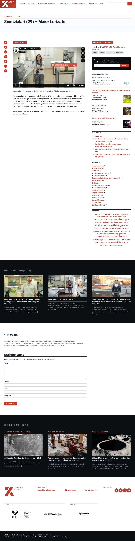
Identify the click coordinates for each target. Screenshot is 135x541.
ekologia (119, 222)
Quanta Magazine (98, 200)
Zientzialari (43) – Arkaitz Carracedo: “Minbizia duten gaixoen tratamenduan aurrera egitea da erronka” (23, 301)
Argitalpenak (96, 168)
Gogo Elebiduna (97, 193)
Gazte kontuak (99, 188)
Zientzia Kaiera (70, 490)
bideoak (95, 52)
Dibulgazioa (8, 16)
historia (104, 228)
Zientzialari (17, 16)
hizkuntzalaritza (111, 228)
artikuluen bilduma (111, 216)
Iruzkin (6, 363)
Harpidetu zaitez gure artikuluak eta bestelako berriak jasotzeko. (110, 61)
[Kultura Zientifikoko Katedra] (21, 514)
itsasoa (115, 231)
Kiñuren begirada (98, 198)
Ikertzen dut (96, 195)
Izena (6, 381)
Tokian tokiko (96, 202)
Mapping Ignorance (100, 432)
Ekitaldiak (95, 183)
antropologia (116, 214)
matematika (102, 236)
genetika (124, 225)
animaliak (108, 214)
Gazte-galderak (97, 190)
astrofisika (122, 216)
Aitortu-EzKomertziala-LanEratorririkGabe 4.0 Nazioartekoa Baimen (38, 537)
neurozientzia (114, 240)
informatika (126, 228)
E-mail (6, 389)
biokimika (102, 52)
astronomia (99, 219)
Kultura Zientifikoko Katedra (54, 91)
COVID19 (95, 171)
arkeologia (101, 216)
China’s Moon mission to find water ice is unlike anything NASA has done (111, 459)
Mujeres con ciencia (56, 432)
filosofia (110, 225)
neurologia (106, 239)
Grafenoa (98, 136)
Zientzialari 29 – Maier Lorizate (25, 91)
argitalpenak (124, 214)
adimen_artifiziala (99, 214)
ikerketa (119, 228)
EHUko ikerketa (97, 180)
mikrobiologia (98, 240)
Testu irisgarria (19, 42)
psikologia (108, 242)
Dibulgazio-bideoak (100, 173)
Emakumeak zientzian (99, 185)
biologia (124, 219)
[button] (5, 42)
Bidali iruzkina (10, 404)
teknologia (122, 242)
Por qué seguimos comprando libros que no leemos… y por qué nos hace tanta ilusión (67, 459)
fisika (116, 225)
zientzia (104, 245)
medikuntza (110, 52)
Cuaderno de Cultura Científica (17, 432)
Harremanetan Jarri (91, 490)
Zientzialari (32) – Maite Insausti (61, 299)
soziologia (114, 242)
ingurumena (108, 231)
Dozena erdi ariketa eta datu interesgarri (106, 178)
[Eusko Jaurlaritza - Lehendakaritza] (84, 514)
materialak (111, 236)
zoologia (120, 245)
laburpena (107, 234)
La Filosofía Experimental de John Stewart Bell (22, 458)
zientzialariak (119, 52)
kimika (121, 231)
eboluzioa (98, 222)
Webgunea (7, 396)
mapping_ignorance (118, 234)
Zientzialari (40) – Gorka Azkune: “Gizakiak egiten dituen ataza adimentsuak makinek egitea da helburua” (111, 301)
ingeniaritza (98, 231)
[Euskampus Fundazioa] (53, 514)
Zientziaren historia (98, 205)
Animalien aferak (98, 166)
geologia (98, 228)
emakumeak (101, 225)
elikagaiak (125, 222)
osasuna (125, 239)
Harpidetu (125, 66)
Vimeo (71, 91)
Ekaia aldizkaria (109, 222)
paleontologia (99, 242)
